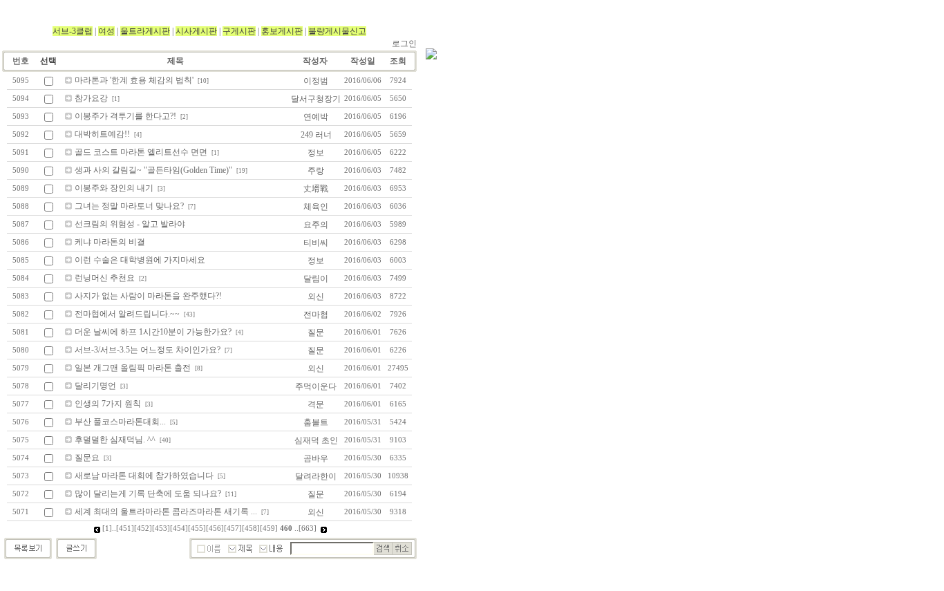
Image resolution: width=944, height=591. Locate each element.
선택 (48, 61)
